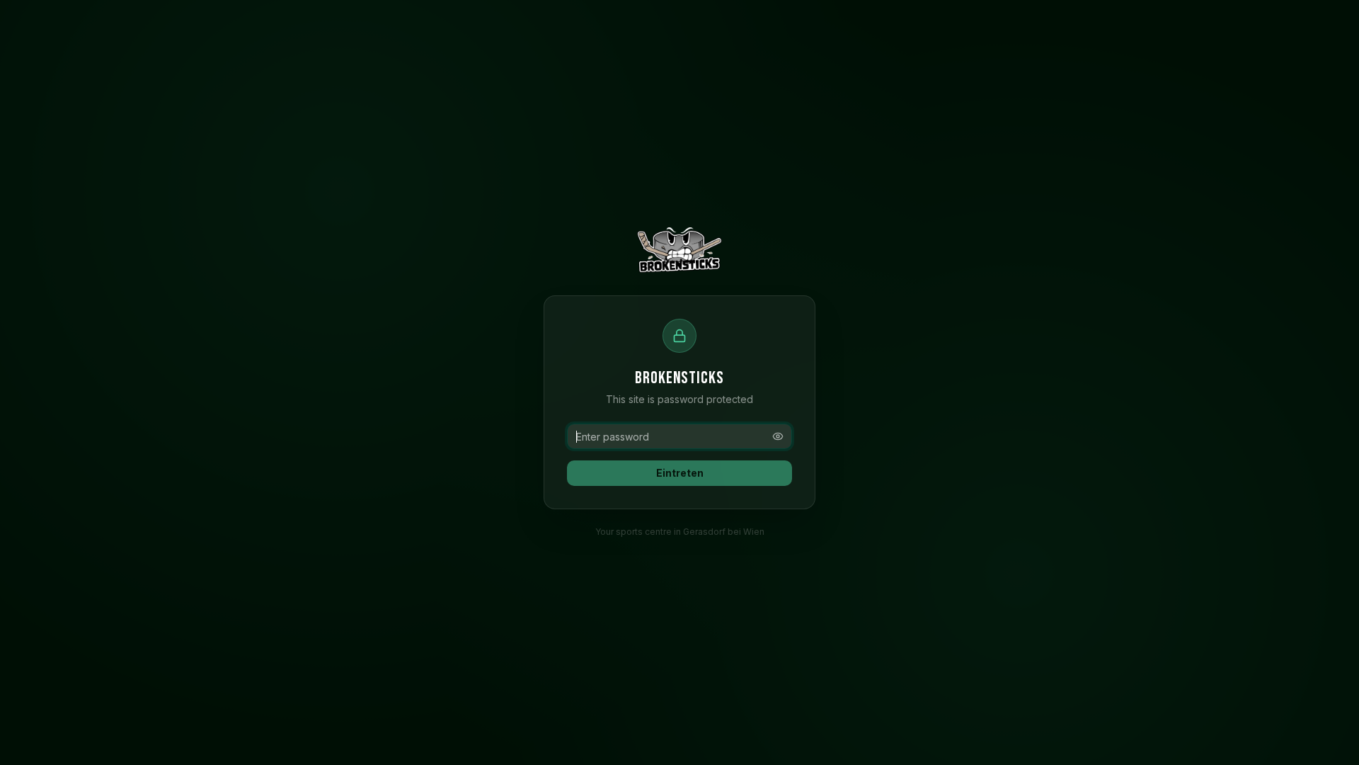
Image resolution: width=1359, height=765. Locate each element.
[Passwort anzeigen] (778, 436)
